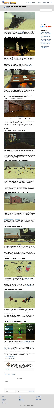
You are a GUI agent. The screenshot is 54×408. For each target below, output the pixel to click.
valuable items (17, 219)
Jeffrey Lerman (7, 7)
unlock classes (23, 342)
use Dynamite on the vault (27, 222)
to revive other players (28, 278)
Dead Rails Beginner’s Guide (10, 356)
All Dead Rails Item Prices (10, 358)
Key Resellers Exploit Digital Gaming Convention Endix (45, 43)
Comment (6, 381)
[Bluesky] (6, 369)
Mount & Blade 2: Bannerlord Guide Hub (45, 37)
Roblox (7, 9)
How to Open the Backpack (10, 359)
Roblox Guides (10, 9)
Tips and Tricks (13, 374)
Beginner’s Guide (21, 32)
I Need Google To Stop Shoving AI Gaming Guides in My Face (45, 33)
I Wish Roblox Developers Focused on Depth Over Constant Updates (45, 46)
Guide (5, 374)
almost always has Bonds (8, 219)
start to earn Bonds (27, 341)
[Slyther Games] (9, 2)
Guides (5, 9)
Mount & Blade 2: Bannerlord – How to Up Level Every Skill (45, 40)
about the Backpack (26, 119)
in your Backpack (29, 285)
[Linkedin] (8, 369)
